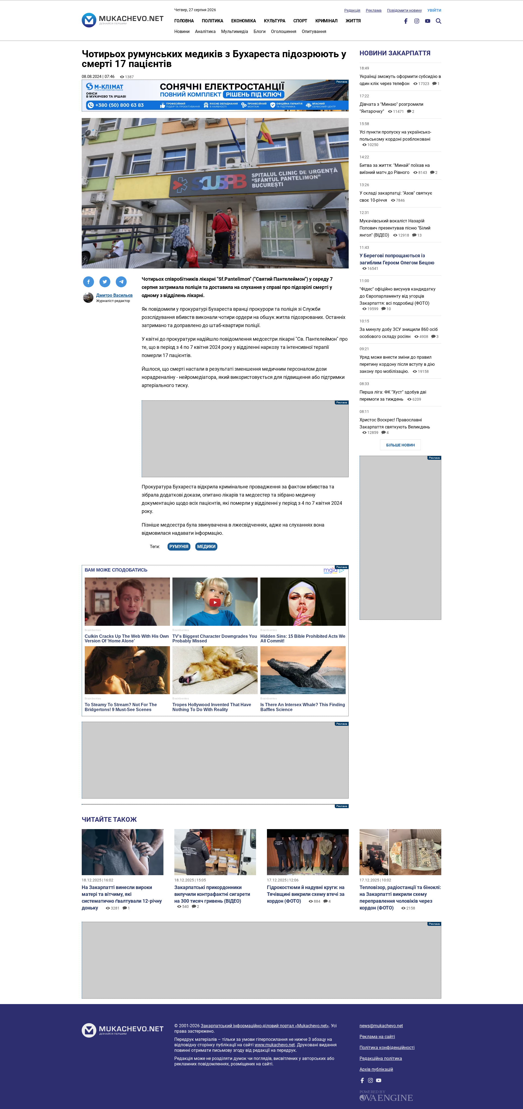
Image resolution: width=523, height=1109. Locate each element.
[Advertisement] (245, 439)
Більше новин (400, 445)
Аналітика (205, 31)
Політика (212, 20)
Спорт (300, 20)
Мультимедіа (234, 31)
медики (206, 546)
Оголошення (283, 31)
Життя (353, 20)
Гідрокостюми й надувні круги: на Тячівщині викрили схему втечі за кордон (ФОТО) (306, 894)
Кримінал (326, 20)
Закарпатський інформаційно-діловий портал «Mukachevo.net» (265, 1025)
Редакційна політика (381, 1058)
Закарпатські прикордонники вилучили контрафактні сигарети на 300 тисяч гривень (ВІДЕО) (212, 894)
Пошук (438, 21)
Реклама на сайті (377, 1036)
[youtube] (427, 22)
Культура (274, 20)
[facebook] (406, 22)
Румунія (178, 546)
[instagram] (416, 22)
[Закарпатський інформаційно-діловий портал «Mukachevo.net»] (122, 21)
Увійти (434, 10)
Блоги (260, 31)
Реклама (374, 10)
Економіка (243, 20)
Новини (182, 31)
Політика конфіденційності (387, 1047)
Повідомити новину (404, 10)
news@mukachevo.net (381, 1025)
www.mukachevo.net (275, 1044)
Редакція (352, 10)
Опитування (314, 31)
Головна (184, 20)
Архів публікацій (376, 1069)
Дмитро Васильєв (114, 295)
